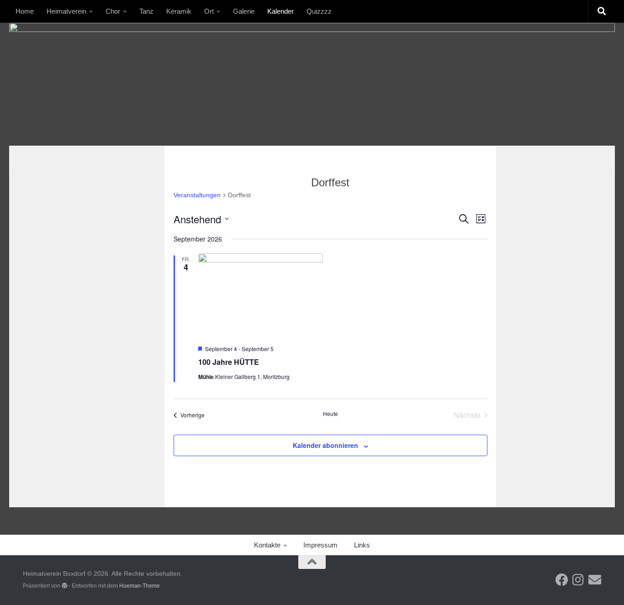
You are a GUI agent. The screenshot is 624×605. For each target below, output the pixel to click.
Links (362, 545)
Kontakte (267, 545)
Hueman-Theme (139, 586)
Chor (113, 11)
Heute (330, 413)
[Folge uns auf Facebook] (561, 579)
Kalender (280, 11)
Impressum (320, 545)
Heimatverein (66, 11)
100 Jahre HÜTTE (228, 362)
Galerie (243, 11)
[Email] (594, 579)
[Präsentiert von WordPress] (64, 586)
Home (25, 11)
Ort (209, 11)
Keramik (178, 11)
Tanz (146, 11)
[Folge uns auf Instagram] (578, 579)
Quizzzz (319, 11)
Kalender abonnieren (325, 445)
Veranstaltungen (197, 195)
